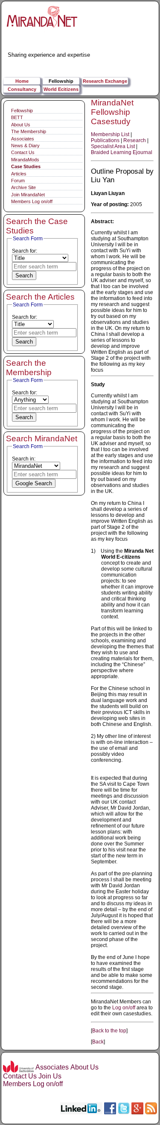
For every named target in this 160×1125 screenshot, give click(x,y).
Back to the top (109, 1031)
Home (22, 81)
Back (98, 1042)
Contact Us (23, 152)
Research (134, 140)
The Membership (28, 131)
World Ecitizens (61, 89)
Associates (22, 138)
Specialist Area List (113, 146)
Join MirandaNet (28, 194)
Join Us (49, 1076)
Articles (18, 173)
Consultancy (22, 89)
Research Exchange (105, 81)
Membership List (110, 134)
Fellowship (61, 81)
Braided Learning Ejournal (121, 152)
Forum (18, 180)
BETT (17, 117)
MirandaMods (25, 159)
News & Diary (25, 145)
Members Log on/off (31, 201)
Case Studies (26, 166)
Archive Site (23, 187)
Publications (105, 140)
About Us (20, 124)
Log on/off (123, 1008)
